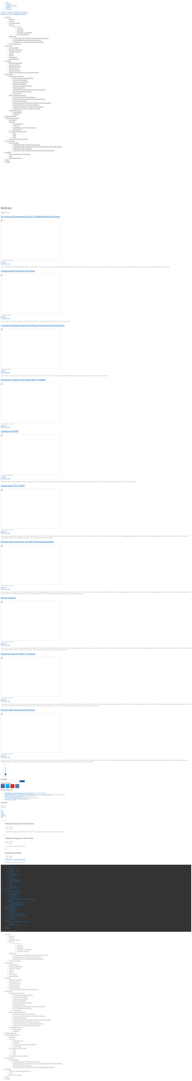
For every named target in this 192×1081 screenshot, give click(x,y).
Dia (2, 817)
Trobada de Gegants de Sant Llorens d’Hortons (19, 793)
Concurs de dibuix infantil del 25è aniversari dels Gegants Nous (32, 325)
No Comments (5, 264)
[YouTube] (12, 786)
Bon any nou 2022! (11, 799)
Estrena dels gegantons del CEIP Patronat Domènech (27, 541)
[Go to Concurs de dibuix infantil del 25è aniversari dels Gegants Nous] (31, 368)
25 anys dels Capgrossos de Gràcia (18, 709)
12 (5, 771)
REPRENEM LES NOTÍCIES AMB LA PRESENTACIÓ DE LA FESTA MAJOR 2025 (29, 794)
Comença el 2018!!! (10, 431)
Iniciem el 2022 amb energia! (13, 796)
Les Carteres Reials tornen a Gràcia (16, 798)
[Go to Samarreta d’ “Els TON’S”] (31, 528)
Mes (2, 812)
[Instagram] (17, 786)
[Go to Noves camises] (31, 640)
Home (3, 212)
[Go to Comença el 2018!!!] (31, 474)
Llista (2, 814)
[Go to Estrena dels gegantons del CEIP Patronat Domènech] (31, 584)
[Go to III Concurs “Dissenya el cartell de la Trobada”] (31, 422)
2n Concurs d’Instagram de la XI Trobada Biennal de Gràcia (30, 216)
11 (5, 769)
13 (5, 773)
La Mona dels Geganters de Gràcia (18, 270)
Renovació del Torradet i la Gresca (18, 653)
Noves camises (8, 597)
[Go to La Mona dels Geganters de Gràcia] (31, 313)
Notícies (3, 262)
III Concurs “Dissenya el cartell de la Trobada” (23, 379)
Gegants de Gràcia (20, 14)
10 (5, 768)
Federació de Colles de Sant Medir (15, 859)
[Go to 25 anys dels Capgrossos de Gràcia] (31, 752)
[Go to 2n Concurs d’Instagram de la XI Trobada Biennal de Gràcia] (31, 259)
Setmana (3, 815)
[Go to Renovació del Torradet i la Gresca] (31, 696)
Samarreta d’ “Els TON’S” (13, 485)
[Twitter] (8, 786)
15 (5, 776)
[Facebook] (3, 786)
